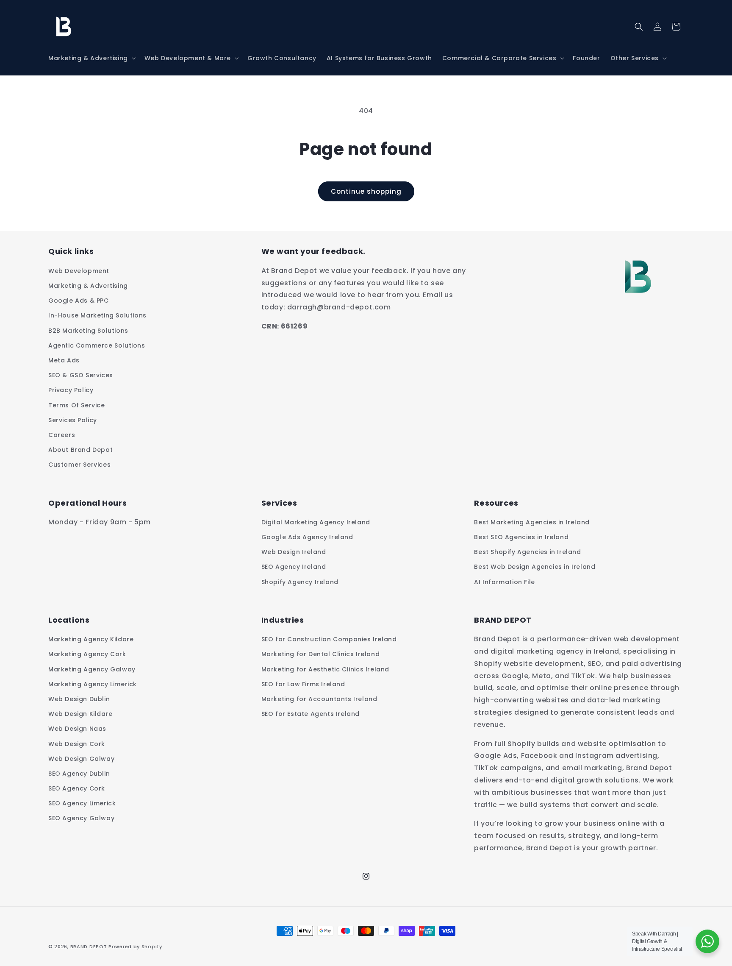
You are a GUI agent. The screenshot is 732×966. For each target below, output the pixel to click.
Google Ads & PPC (78, 300)
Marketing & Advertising (88, 285)
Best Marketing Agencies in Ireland (531, 522)
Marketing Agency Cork (87, 654)
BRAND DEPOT (88, 946)
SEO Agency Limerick (82, 803)
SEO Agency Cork (76, 788)
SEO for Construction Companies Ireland (329, 639)
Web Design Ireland (293, 552)
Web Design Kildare (80, 714)
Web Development (78, 271)
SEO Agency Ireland (293, 566)
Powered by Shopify (135, 946)
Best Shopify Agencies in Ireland (527, 552)
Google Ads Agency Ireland (307, 537)
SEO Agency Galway (81, 818)
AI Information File (504, 582)
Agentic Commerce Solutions (96, 345)
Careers (61, 435)
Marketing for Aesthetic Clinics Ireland (325, 669)
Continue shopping (366, 191)
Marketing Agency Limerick (92, 684)
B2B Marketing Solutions (88, 330)
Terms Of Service (76, 405)
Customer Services (79, 464)
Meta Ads (64, 360)
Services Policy (72, 420)
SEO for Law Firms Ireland (303, 684)
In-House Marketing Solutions (97, 315)
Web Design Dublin (79, 699)
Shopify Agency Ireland (299, 582)
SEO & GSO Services (80, 375)
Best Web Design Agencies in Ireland (534, 566)
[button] (91, 58)
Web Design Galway (81, 758)
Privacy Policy (70, 390)
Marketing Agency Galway (92, 669)
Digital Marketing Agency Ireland (315, 522)
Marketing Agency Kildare (90, 639)
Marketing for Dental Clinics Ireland (320, 654)
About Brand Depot (80, 449)
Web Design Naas (77, 728)
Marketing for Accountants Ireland (319, 699)
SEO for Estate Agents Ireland (310, 714)
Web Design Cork (76, 744)
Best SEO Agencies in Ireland (521, 537)
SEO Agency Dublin (79, 773)
